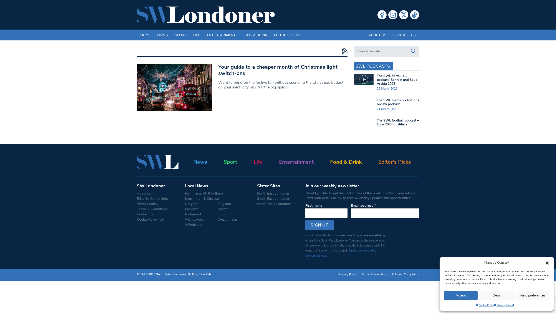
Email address (363, 205)
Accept (461, 295)
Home (145, 35)
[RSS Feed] (343, 51)
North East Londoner (273, 193)
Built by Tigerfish (199, 274)
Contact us (404, 35)
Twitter (403, 14)
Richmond (193, 214)
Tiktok (414, 14)
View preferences (532, 295)
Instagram (392, 14)
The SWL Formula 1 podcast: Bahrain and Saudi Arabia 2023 (397, 80)
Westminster (227, 219)
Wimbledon (194, 224)
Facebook (382, 14)
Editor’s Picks (394, 162)
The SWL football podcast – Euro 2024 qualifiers (398, 122)
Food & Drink (255, 35)
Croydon (191, 203)
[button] (547, 262)
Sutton (222, 214)
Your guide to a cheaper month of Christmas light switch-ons (278, 70)
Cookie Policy (486, 305)
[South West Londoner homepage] (206, 15)
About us (377, 35)
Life (196, 35)
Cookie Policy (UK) (151, 219)
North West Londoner (274, 203)
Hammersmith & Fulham (204, 193)
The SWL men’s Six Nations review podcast (398, 102)
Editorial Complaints (152, 198)
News (162, 35)
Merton (222, 209)
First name (313, 205)
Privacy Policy (504, 305)
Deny (497, 295)
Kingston (224, 203)
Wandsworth (195, 219)
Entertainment (221, 35)
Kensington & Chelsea (202, 198)
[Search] (413, 51)
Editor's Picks (287, 35)
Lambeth (192, 209)
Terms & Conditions (152, 209)
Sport (180, 35)
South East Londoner (273, 198)
